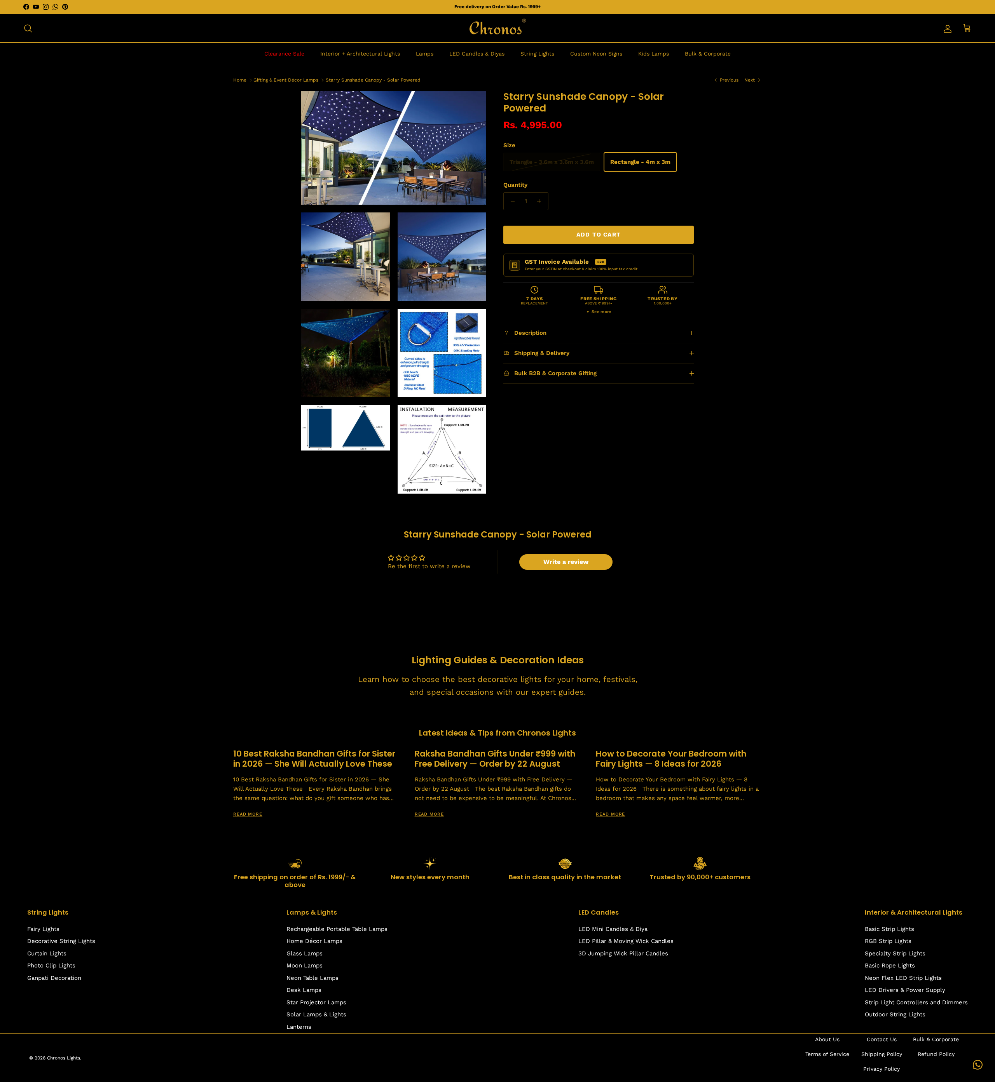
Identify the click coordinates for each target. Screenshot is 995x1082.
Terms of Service (827, 1054)
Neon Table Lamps (312, 977)
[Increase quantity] (541, 201)
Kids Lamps (653, 53)
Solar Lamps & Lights (316, 1014)
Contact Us (882, 1039)
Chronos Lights (63, 1058)
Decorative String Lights (61, 941)
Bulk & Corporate (708, 53)
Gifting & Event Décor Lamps (285, 79)
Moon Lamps (304, 965)
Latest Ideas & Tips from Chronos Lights (497, 732)
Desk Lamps (303, 989)
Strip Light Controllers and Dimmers (916, 1002)
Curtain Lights (46, 953)
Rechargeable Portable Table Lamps (337, 928)
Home (239, 79)
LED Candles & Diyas (476, 53)
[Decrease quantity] (510, 201)
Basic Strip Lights (889, 928)
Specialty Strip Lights (895, 953)
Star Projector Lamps (316, 1002)
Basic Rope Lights (890, 965)
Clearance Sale (284, 53)
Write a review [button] (565, 561)
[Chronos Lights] (497, 28)
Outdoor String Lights (895, 1014)
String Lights (537, 53)
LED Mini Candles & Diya (613, 928)
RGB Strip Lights (888, 941)
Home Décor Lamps (314, 941)
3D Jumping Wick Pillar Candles (623, 953)
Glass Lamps (304, 953)
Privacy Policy (881, 1069)
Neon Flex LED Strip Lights (903, 977)
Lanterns (298, 1026)
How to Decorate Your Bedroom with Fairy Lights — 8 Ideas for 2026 (671, 758)
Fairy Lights (43, 928)
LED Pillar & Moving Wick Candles (626, 941)
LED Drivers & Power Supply (905, 989)
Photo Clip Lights (51, 965)
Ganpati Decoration (54, 977)
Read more (247, 814)
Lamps (424, 53)
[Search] (28, 28)
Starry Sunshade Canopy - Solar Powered (373, 79)
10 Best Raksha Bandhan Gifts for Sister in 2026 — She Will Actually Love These (314, 758)
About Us (827, 1039)
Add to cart (598, 234)
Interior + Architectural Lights (360, 53)
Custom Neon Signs (596, 53)
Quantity (515, 184)
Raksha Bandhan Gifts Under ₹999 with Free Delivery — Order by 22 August (495, 758)
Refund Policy (936, 1054)
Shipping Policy (881, 1054)
